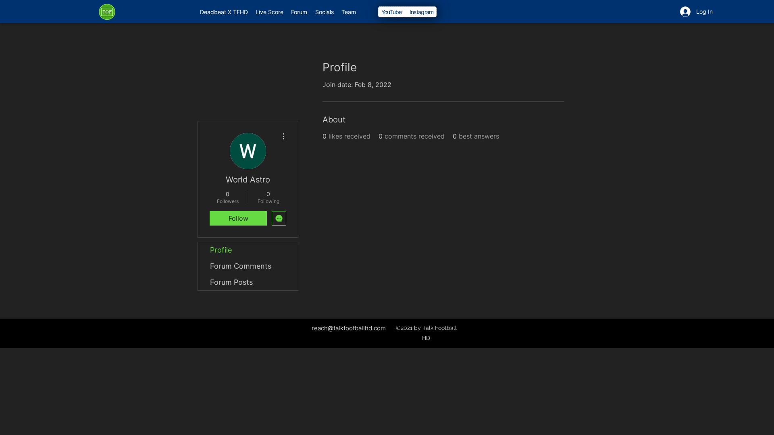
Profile (221, 250)
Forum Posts (231, 282)
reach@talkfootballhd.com (349, 328)
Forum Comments (240, 266)
